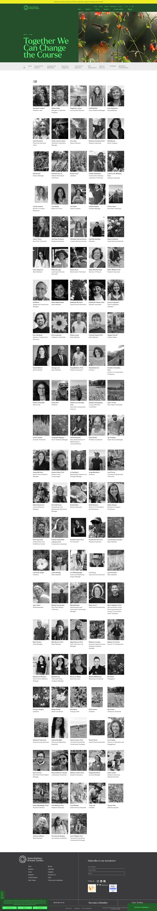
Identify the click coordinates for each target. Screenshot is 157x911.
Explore (88, 9)
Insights (101, 6)
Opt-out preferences (87, 908)
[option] (127, 6)
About (130, 9)
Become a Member (98, 903)
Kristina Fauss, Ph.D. (77, 540)
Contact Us (52, 875)
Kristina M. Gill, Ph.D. (96, 540)
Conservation (118, 9)
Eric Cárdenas (37, 335)
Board (30, 66)
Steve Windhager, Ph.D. (41, 806)
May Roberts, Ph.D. (76, 642)
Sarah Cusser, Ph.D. (77, 740)
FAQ (49, 878)
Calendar (106, 6)
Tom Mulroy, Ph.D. (58, 806)
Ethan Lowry (74, 335)
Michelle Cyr (56, 677)
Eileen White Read (58, 302)
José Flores (111, 472)
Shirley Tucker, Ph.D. (77, 773)
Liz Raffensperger (76, 573)
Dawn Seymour (38, 270)
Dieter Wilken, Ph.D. (114, 270)
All (24, 68)
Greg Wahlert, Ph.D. (76, 368)
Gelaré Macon (37, 368)
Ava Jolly (73, 141)
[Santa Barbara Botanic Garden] (31, 7)
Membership (113, 6)
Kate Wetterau (57, 505)
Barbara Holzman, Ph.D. (97, 141)
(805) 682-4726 (58, 903)
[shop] (132, 6)
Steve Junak (111, 773)
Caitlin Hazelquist (95, 174)
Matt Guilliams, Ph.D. (114, 605)
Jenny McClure (38, 472)
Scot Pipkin (111, 740)
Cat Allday (55, 207)
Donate (120, 6)
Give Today (32, 880)
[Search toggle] (130, 6)
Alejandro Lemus (76, 108)
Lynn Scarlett (112, 573)
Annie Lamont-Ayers (59, 141)
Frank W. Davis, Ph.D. (96, 335)
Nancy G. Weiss (75, 677)
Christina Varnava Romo (78, 239)
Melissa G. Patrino (113, 642)
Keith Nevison (93, 505)
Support (106, 9)
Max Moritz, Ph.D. (57, 642)
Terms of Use (77, 908)
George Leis (56, 368)
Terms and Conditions (55, 880)
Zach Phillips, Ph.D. (76, 836)
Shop (95, 6)
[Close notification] (155, 1)
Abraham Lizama (38, 108)
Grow (97, 9)
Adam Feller (56, 108)
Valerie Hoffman (38, 836)
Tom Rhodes (74, 806)
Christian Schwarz (58, 239)
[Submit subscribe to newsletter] (123, 873)
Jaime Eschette (75, 438)
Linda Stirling (56, 573)
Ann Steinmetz (112, 108)
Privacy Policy (68, 908)
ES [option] (127, 6)
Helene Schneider (39, 403)
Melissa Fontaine (94, 642)
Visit (79, 9)
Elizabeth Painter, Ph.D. (97, 302)
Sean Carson (37, 773)
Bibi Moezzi (111, 141)
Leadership (113, 66)
